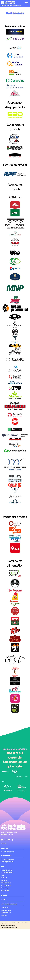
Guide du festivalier (7, 872)
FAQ (2, 875)
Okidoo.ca (9, 923)
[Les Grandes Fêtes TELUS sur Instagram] (5, 840)
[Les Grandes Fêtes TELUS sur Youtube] (9, 840)
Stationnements (6, 883)
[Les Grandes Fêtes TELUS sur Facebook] (2, 840)
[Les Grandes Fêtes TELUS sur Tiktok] (13, 840)
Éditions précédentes (7, 861)
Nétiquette (3, 925)
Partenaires (4, 888)
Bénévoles (4, 877)
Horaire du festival (6, 870)
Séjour (3, 899)
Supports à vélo (6, 912)
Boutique (4, 915)
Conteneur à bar (6, 910)
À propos (4, 895)
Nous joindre (5, 890)
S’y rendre (4, 880)
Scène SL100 (5, 907)
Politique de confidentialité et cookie (9, 927)
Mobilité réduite (6, 885)
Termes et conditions (10, 925)
